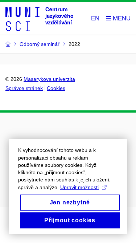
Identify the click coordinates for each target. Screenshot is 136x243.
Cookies (56, 88)
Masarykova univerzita (49, 79)
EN (95, 18)
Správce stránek (24, 88)
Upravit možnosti (79, 187)
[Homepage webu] (39, 18)
